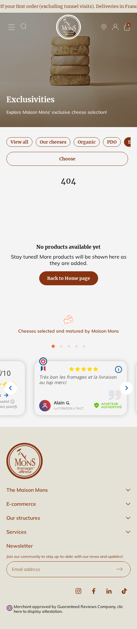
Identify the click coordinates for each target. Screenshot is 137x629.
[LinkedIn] (109, 591)
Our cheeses (53, 142)
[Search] (23, 26)
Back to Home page (68, 278)
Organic (87, 142)
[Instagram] (78, 591)
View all (19, 142)
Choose (67, 159)
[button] (68, 490)
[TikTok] (124, 591)
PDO (112, 142)
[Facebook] (93, 591)
